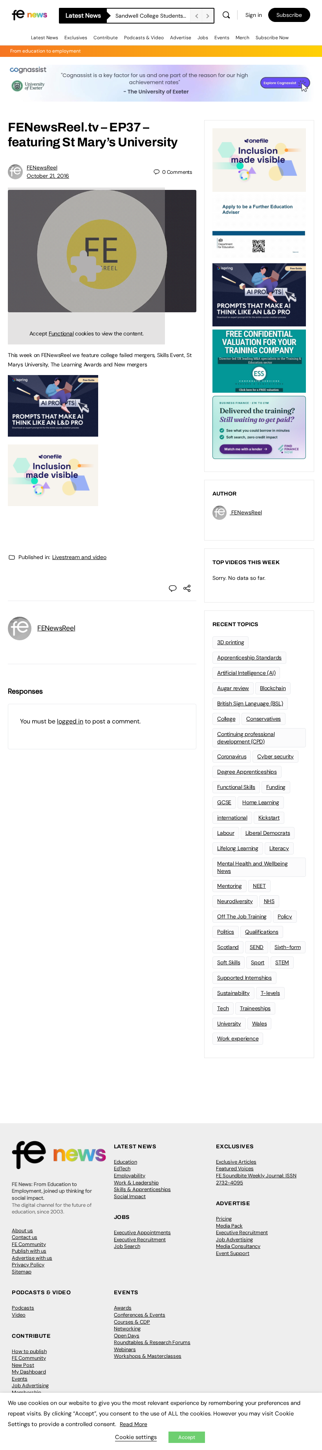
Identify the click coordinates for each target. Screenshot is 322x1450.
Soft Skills (228, 962)
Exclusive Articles (236, 1162)
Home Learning (260, 802)
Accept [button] (186, 1437)
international (232, 817)
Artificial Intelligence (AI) (246, 672)
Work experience (237, 1038)
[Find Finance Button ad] (259, 426)
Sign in (253, 14)
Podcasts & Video (144, 38)
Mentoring (229, 885)
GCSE (224, 802)
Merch (242, 38)
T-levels (270, 992)
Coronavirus (231, 756)
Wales (259, 1023)
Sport (257, 962)
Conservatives (263, 718)
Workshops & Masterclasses (147, 1356)
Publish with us (29, 1251)
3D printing (230, 642)
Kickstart (269, 817)
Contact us (24, 1237)
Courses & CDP (132, 1322)
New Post (23, 1365)
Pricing (224, 1218)
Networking (127, 1328)
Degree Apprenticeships (247, 771)
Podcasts (23, 1307)
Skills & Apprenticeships (142, 1189)
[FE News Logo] (29, 15)
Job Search (127, 1246)
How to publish (29, 1351)
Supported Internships (244, 977)
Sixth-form (287, 947)
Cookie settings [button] (136, 1437)
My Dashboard (29, 1371)
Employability (129, 1175)
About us (22, 1230)
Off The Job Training (242, 916)
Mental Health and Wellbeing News (252, 867)
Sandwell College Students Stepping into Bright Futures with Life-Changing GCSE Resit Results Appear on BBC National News (152, 15)
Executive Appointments (142, 1232)
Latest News (44, 38)
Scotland (228, 947)
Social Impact (130, 1196)
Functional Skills (236, 787)
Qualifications (261, 931)
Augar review (233, 688)
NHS (269, 901)
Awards (123, 1307)
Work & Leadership (136, 1182)
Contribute (105, 38)
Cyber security (275, 756)
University (229, 1023)
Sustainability (233, 992)
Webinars (125, 1349)
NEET (259, 885)
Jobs (203, 38)
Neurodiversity (235, 901)
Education (125, 1162)
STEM (282, 962)
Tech (223, 1008)
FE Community (29, 1244)
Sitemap (21, 1271)
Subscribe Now (272, 38)
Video (19, 1315)
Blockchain (273, 688)
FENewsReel (42, 167)
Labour (225, 832)
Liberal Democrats (267, 832)
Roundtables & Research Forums (152, 1342)
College (226, 718)
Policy (285, 916)
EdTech (122, 1168)
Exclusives (75, 38)
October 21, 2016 (48, 175)
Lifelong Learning (237, 848)
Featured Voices (235, 1168)
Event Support (232, 1253)
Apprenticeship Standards (249, 657)
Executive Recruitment (140, 1239)
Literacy (279, 848)
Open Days (126, 1335)
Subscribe (289, 14)
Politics (225, 931)
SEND (256, 947)
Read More (133, 1424)
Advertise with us (32, 1258)
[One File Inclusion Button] (53, 501)
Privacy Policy (28, 1264)
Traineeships (255, 1008)
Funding (275, 787)
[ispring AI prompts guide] (53, 432)
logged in (70, 721)
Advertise (180, 38)
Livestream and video (79, 557)
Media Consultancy (238, 1246)
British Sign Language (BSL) (250, 703)
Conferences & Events (139, 1315)
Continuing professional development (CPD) (245, 737)
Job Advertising (234, 1239)
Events (221, 38)
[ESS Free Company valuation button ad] (259, 360)
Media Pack (229, 1225)
